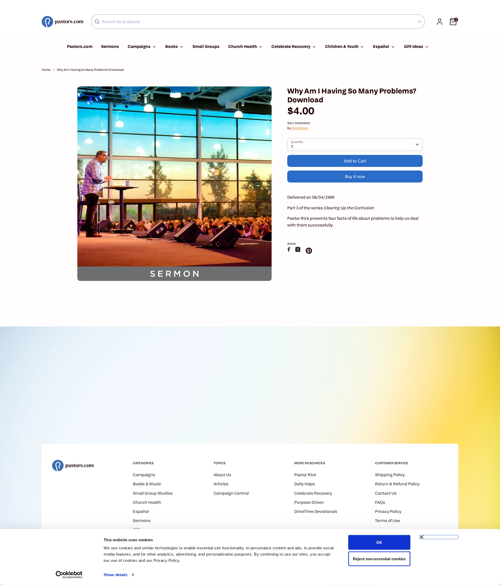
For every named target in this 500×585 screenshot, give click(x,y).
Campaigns (139, 46)
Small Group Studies (153, 493)
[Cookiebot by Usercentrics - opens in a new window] (69, 575)
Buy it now (355, 176)
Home (46, 70)
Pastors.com (79, 46)
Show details (115, 575)
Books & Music (147, 483)
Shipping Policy (390, 474)
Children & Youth (342, 46)
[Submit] (97, 21)
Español (381, 46)
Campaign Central (231, 493)
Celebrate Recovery (291, 46)
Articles (221, 483)
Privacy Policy (388, 511)
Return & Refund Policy (397, 483)
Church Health (243, 46)
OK (379, 542)
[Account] (439, 21)
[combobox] (258, 21)
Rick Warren (299, 128)
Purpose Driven (309, 502)
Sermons (110, 46)
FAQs (380, 502)
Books (172, 46)
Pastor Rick (305, 474)
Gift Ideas (414, 46)
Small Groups (206, 46)
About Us (222, 474)
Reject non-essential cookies (379, 558)
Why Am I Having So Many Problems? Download (90, 70)
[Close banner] (439, 537)
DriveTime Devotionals (315, 511)
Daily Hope (304, 483)
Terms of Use (387, 520)
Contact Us (386, 493)
